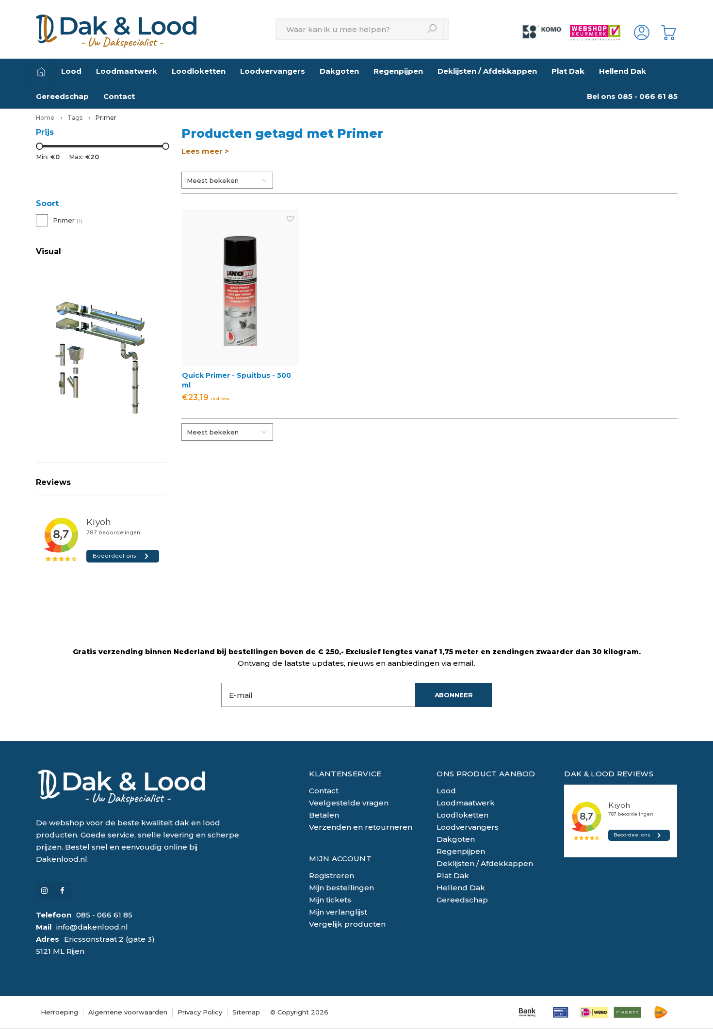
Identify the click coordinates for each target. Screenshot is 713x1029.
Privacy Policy (200, 1012)
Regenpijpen (398, 71)
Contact (119, 96)
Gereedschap (62, 96)
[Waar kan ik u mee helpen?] (433, 29)
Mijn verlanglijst (338, 911)
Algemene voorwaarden (127, 1012)
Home (45, 117)
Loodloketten (199, 71)
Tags (74, 117)
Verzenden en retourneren (360, 827)
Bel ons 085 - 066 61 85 (632, 96)
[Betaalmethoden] (527, 1012)
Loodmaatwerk (126, 71)
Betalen (324, 815)
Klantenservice (345, 773)
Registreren (331, 875)
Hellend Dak (622, 71)
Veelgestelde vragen (349, 802)
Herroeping (59, 1012)
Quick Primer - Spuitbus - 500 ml (236, 380)
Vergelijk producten (347, 924)
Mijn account (340, 858)
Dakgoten (339, 71)
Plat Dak (567, 71)
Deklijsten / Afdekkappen (487, 71)
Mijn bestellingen (341, 887)
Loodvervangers (272, 71)
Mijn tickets (330, 899)
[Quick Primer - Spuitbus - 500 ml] (240, 287)
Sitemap (246, 1012)
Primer (106, 117)
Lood (71, 71)
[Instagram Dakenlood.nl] (44, 890)
